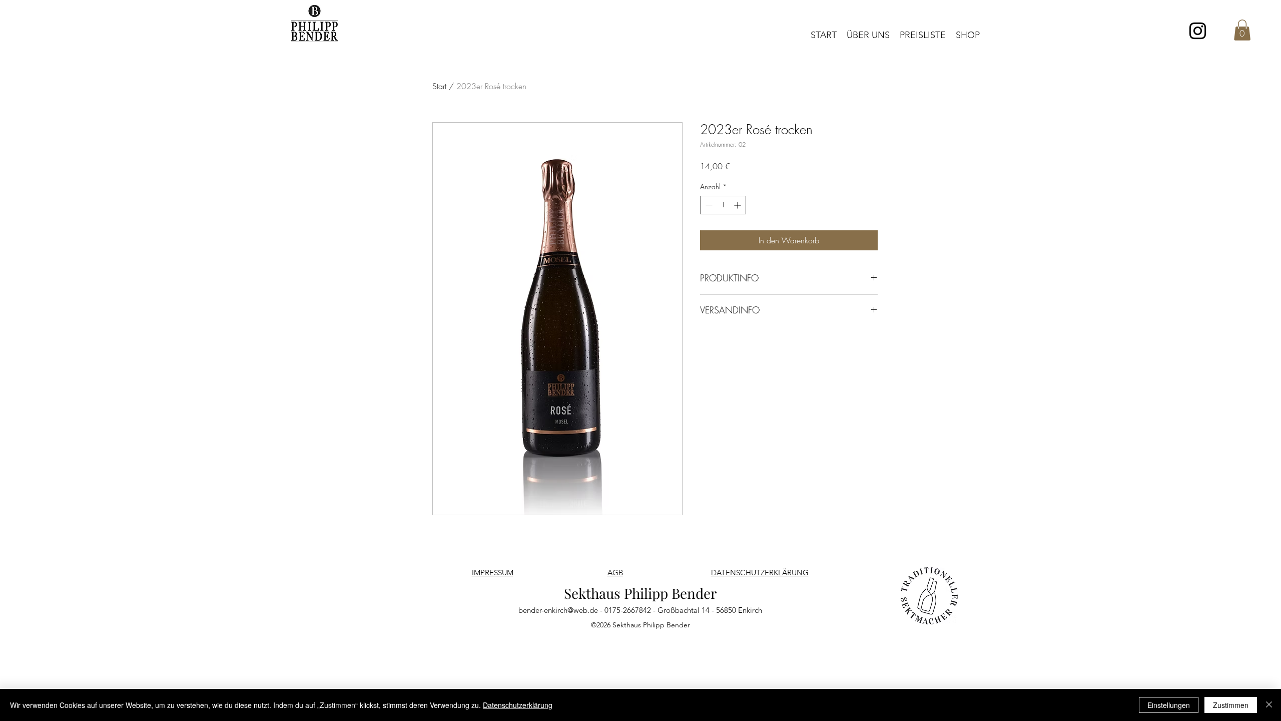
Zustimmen (1230, 705)
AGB (615, 572)
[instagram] (1197, 31)
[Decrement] (708, 205)
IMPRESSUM (492, 572)
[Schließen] (1269, 705)
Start (439, 86)
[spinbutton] (723, 205)
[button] (1242, 30)
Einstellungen (1168, 705)
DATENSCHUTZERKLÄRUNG (760, 572)
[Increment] (738, 205)
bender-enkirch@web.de (558, 610)
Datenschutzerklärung (517, 705)
